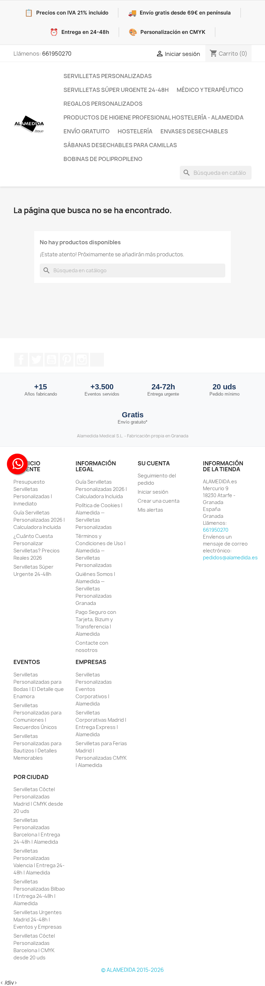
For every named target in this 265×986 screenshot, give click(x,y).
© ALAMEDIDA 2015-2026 (132, 970)
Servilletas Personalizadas (107, 76)
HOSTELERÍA (135, 131)
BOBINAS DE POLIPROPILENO (103, 159)
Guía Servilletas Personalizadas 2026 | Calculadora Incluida (39, 519)
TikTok (97, 360)
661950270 (56, 53)
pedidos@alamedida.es (230, 557)
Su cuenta (154, 463)
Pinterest (66, 360)
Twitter (36, 360)
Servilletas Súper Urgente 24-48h (116, 90)
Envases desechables (194, 131)
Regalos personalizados (103, 103)
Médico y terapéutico (210, 90)
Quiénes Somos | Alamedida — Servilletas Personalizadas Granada (95, 588)
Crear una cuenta (158, 500)
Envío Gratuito (86, 131)
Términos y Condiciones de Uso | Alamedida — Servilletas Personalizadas (101, 550)
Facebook (21, 360)
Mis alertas (150, 509)
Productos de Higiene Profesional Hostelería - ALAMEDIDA (153, 117)
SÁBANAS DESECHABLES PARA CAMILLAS (120, 145)
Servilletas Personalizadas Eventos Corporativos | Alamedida (94, 689)
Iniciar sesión (153, 492)
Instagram (82, 360)
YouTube (51, 360)
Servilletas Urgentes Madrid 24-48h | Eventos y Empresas (37, 919)
